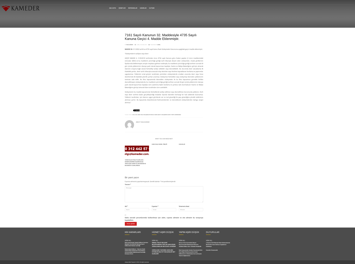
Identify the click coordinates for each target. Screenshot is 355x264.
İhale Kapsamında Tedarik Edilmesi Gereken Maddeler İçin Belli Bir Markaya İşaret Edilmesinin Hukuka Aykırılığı (136, 244)
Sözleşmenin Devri (166, 114)
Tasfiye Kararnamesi (176, 114)
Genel (158, 44)
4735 (136, 114)
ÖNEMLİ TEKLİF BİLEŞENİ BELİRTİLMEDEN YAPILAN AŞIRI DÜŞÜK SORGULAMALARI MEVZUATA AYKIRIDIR (164, 244)
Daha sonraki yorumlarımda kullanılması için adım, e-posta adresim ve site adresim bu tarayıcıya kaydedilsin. (164, 219)
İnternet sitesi (184, 206)
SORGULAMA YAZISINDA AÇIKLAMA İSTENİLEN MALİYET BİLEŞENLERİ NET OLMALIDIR (163, 251)
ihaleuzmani (129, 44)
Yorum (128, 184)
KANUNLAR (182, 144)
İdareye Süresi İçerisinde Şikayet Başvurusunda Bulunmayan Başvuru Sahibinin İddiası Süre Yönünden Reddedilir (190, 244)
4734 (133, 114)
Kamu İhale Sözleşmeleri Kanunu (146, 114)
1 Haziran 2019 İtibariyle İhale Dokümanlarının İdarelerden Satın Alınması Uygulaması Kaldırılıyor (218, 244)
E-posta (155, 206)
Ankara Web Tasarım (130, 262)
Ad (126, 206)
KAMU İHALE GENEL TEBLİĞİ (159, 144)
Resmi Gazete (157, 114)
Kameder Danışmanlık (212, 250)
